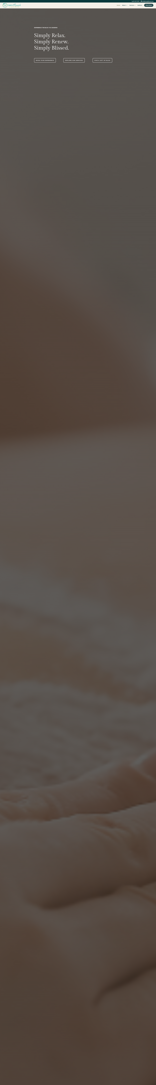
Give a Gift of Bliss (102, 60)
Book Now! (149, 5)
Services (131, 5)
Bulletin (140, 5)
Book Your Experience (45, 60)
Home (118, 5)
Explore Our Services (74, 60)
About (124, 5)
